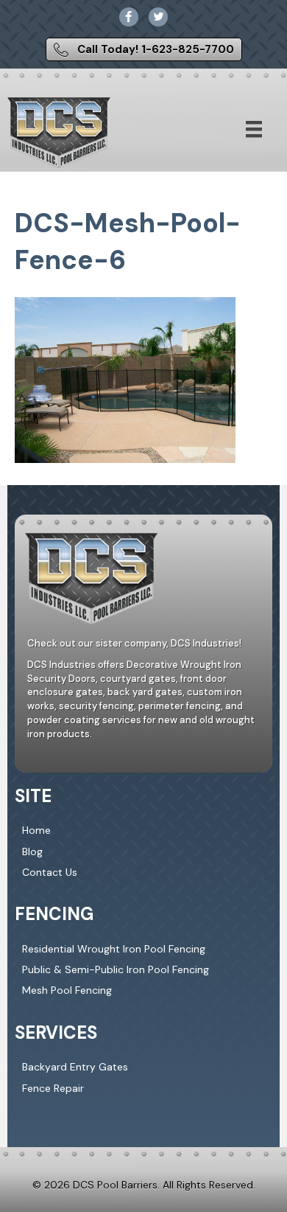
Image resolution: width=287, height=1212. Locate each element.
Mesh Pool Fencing (67, 990)
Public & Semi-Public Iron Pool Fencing (115, 969)
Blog (32, 851)
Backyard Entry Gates (75, 1066)
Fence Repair (53, 1088)
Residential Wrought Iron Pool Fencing (113, 948)
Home (36, 830)
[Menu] (253, 129)
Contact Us (49, 872)
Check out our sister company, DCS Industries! (134, 643)
